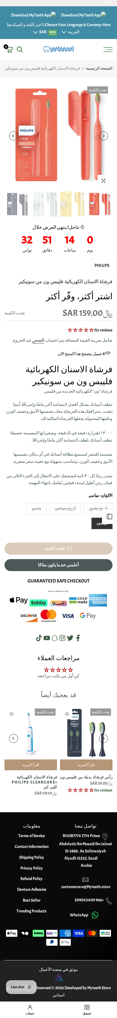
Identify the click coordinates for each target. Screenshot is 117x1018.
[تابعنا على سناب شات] (54, 638)
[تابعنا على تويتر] (70, 638)
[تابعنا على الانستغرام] (62, 638)
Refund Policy (31, 878)
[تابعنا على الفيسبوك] (78, 638)
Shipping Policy (31, 857)
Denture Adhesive (31, 889)
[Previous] (103, 135)
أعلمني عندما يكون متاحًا (58, 564)
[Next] (13, 135)
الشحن (38, 340)
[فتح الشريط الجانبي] (109, 516)
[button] (81, 330)
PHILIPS (102, 265)
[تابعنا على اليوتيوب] (47, 638)
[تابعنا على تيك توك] (39, 638)
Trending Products (31, 911)
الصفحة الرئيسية (99, 68)
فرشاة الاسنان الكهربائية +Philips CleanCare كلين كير (34, 782)
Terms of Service (31, 835)
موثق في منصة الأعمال (58, 969)
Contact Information (32, 846)
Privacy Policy (31, 868)
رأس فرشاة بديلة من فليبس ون (86, 777)
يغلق (106, 2)
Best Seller (31, 900)
